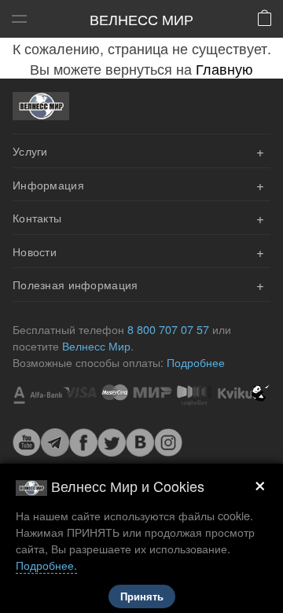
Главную (224, 68)
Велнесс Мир (96, 345)
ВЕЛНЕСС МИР (141, 19)
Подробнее (196, 362)
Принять (142, 597)
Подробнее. (46, 564)
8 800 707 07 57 (168, 329)
